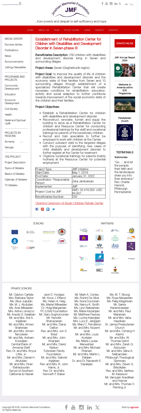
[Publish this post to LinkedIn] (47, 209)
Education (10, 94)
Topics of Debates (14, 168)
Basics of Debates (14, 173)
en (126, 4)
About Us (43, 30)
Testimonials (120, 157)
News (8, 55)
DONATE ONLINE (124, 43)
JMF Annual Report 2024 (125, 59)
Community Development (12, 87)
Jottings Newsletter (15, 67)
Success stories (13, 44)
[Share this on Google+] (42, 209)
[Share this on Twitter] (53, 209)
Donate (99, 30)
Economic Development (12, 101)
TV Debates (11, 185)
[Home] (70, 18)
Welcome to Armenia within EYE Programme (125, 89)
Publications (11, 50)
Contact (113, 30)
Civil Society (11, 108)
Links (87, 30)
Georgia (9, 147)
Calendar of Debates (16, 179)
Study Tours (71, 30)
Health (8, 114)
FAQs (56, 30)
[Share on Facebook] (36, 209)
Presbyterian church (124, 119)
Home (30, 30)
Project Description (15, 162)
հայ (131, 4)
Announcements (14, 61)
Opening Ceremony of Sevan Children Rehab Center (69, 203)
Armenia (9, 141)
